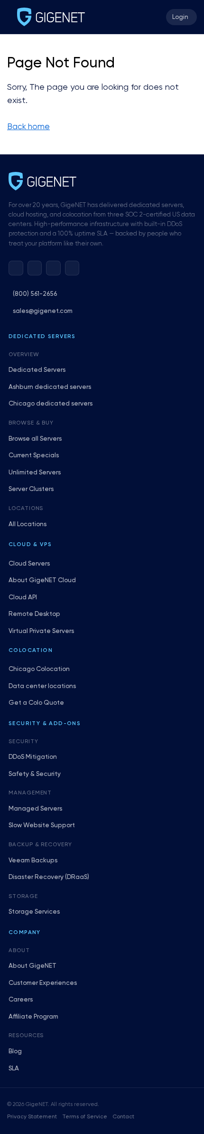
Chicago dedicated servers (51, 404)
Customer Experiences (43, 983)
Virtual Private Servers (41, 631)
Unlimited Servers (35, 473)
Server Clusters (31, 489)
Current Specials (34, 456)
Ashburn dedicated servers (50, 387)
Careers (21, 1000)
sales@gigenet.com (43, 311)
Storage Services (34, 912)
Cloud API (23, 598)
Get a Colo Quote (36, 703)
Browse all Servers (35, 439)
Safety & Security (35, 774)
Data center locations (42, 686)
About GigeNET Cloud (42, 580)
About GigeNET (32, 966)
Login (180, 17)
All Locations (27, 524)
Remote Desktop (34, 614)
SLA (14, 1069)
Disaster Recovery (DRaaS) (49, 877)
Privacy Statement (32, 1117)
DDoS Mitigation (33, 757)
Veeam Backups (33, 861)
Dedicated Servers (37, 370)
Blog (15, 1052)
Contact (123, 1117)
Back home (28, 127)
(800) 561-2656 (35, 294)
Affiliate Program (33, 1017)
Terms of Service (84, 1117)
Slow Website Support (42, 825)
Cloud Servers (29, 564)
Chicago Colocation (39, 669)
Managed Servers (35, 809)
